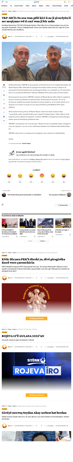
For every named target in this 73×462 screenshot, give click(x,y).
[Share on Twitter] (4, 95)
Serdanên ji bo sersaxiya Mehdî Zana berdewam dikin (28, 232)
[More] (4, 121)
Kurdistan (59, 227)
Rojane (4, 14)
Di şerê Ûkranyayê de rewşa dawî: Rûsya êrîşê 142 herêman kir (45, 232)
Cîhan (39, 227)
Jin (3, 227)
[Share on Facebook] (4, 91)
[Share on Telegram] (4, 104)
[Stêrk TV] (36, 2)
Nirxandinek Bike (64, 205)
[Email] (4, 108)
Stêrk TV (10, 36)
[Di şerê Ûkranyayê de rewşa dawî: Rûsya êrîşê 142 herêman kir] (45, 223)
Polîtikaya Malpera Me (36, 159)
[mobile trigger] (3, 2)
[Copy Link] (4, 112)
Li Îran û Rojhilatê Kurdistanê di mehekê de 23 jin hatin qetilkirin (9, 232)
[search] (65, 2)
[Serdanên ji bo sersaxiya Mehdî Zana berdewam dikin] (28, 223)
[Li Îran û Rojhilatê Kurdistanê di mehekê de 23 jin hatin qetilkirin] (10, 223)
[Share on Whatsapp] (4, 99)
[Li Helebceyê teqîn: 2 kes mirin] (63, 223)
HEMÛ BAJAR (26, 143)
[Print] (4, 116)
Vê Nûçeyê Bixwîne (36, 318)
